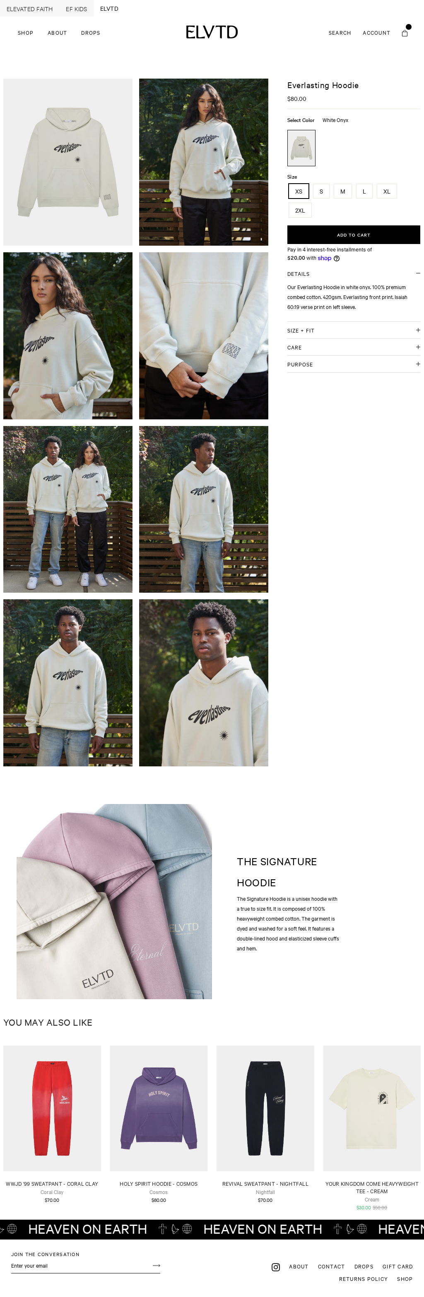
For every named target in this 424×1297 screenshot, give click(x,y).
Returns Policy (363, 1278)
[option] (67, 162)
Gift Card (398, 1266)
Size (292, 176)
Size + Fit (301, 330)
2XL (300, 210)
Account (379, 32)
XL (386, 191)
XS (298, 191)
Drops (90, 32)
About (57, 32)
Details (298, 273)
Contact (331, 1266)
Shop (26, 32)
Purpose (300, 364)
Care (294, 347)
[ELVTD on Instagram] (276, 1267)
